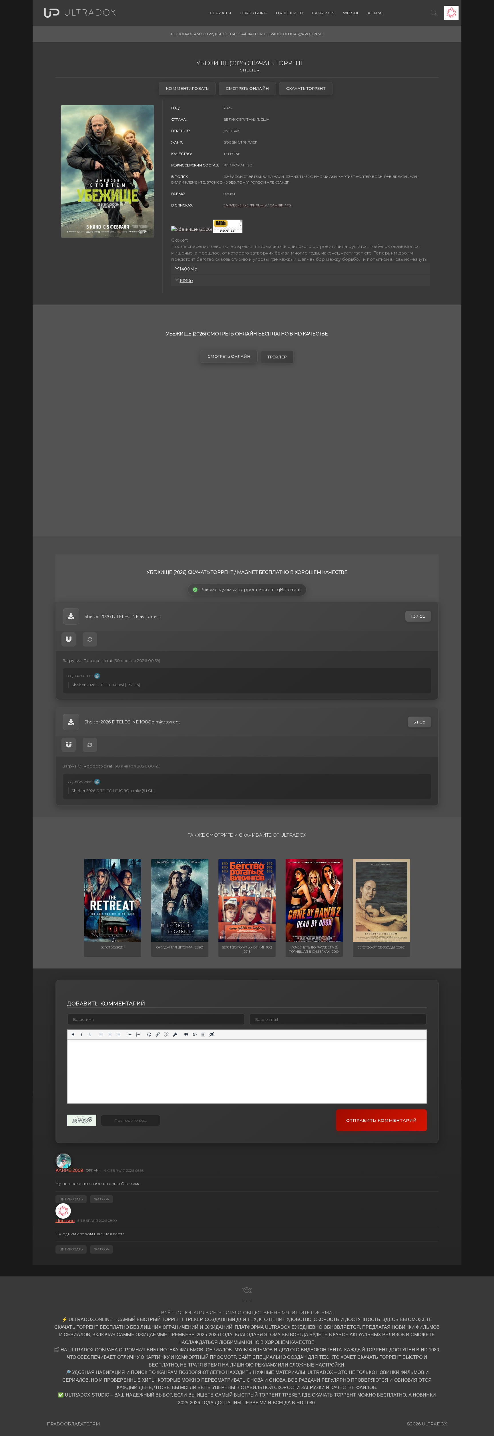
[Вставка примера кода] (194, 1034)
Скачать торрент (305, 88)
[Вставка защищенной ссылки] (175, 1034)
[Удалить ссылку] (166, 1034)
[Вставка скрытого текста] (212, 1034)
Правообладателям (73, 1424)
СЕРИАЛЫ (220, 13)
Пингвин (65, 1220)
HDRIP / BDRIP (253, 13)
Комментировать (187, 88)
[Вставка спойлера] (203, 1034)
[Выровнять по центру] (109, 1034)
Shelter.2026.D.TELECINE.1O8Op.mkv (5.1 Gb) (113, 790)
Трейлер (277, 357)
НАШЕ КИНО (289, 13)
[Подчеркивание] (90, 1034)
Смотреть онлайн (247, 88)
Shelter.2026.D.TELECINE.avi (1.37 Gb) (105, 685)
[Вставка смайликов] (149, 1034)
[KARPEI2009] (63, 1160)
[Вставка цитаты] (186, 1034)
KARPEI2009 (69, 1170)
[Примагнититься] (68, 639)
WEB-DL (351, 13)
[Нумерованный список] (138, 1034)
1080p (186, 280)
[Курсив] (81, 1034)
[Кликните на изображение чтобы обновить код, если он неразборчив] (81, 1120)
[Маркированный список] (129, 1034)
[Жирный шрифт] (73, 1034)
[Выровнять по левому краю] (101, 1034)
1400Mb (188, 269)
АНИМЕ (376, 13)
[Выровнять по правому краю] (118, 1034)
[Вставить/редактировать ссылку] (158, 1034)
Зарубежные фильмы (245, 205)
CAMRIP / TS (323, 13)
